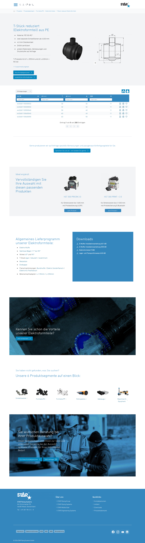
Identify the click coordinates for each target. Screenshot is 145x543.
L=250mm (50, 274)
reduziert (33, 258)
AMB (51, 531)
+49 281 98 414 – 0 (27, 510)
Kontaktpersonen (100, 501)
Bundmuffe (41, 268)
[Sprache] (29, 4)
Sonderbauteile (21, 398)
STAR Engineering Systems (66, 510)
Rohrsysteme (80, 399)
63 (62, 113)
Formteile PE (40, 11)
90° (33, 254)
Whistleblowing (59, 531)
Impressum (20, 531)
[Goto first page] (67, 126)
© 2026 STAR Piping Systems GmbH (23, 540)
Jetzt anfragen (49, 459)
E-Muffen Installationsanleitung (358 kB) (92, 247)
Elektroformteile (50, 11)
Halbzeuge (101, 399)
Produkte (19, 11)
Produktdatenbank (29, 11)
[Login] (23, 4)
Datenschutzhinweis (32, 531)
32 (62, 104)
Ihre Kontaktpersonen (22, 72)
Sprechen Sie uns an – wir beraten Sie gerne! (70, 150)
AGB (41, 531)
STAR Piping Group (63, 501)
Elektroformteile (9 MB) (87, 250)
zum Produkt (71, 210)
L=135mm (40, 274)
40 (86, 110)
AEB (46, 531)
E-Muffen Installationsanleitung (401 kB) (92, 244)
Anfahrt (96, 504)
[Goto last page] (77, 126)
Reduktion (23, 261)
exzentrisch (43, 258)
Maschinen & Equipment (121, 400)
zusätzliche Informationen (23, 77)
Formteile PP (60, 399)
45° (26, 254)
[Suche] (20, 4)
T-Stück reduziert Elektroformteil (66, 11)
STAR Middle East (63, 507)
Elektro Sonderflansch (55, 268)
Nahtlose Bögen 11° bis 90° (30, 251)
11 (111, 104)
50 (62, 110)
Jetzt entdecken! (22, 338)
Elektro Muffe (25, 248)
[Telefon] (32, 4)
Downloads (98, 507)
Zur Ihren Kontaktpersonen (29, 459)
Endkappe (23, 265)
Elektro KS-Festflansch (28, 270)
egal (27, 258)
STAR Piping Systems (64, 504)
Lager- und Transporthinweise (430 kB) (92, 253)
